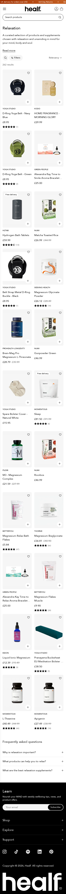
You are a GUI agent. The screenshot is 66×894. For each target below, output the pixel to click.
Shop (6, 820)
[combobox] (55, 58)
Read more (9, 50)
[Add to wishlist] (28, 73)
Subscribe (55, 807)
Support (8, 839)
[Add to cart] (27, 102)
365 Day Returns (44, 2)
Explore (8, 830)
